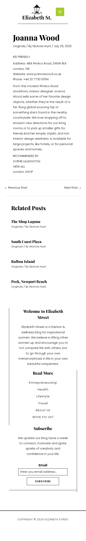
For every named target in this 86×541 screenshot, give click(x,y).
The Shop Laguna (25, 221)
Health (43, 389)
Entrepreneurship (43, 383)
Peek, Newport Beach (29, 281)
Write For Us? (43, 417)
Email (43, 465)
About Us (43, 410)
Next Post (73, 187)
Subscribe (43, 481)
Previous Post (15, 187)
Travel (43, 403)
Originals (19, 46)
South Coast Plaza (26, 241)
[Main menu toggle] (60, 12)
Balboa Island (23, 261)
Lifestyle (43, 396)
